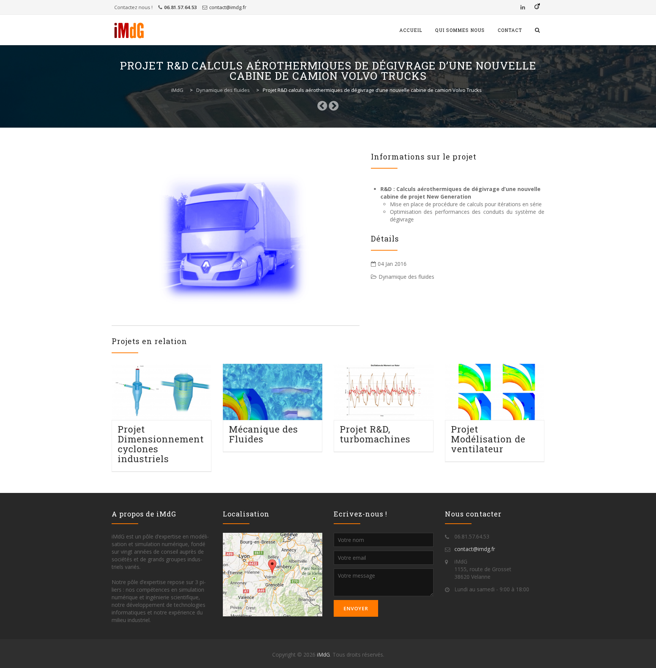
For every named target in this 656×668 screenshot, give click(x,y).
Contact (510, 30)
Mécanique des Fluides (263, 434)
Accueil (410, 30)
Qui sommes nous (460, 30)
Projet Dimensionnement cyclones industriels (161, 444)
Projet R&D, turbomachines (375, 434)
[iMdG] (129, 30)
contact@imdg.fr (227, 7)
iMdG (323, 654)
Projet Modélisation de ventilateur (488, 439)
